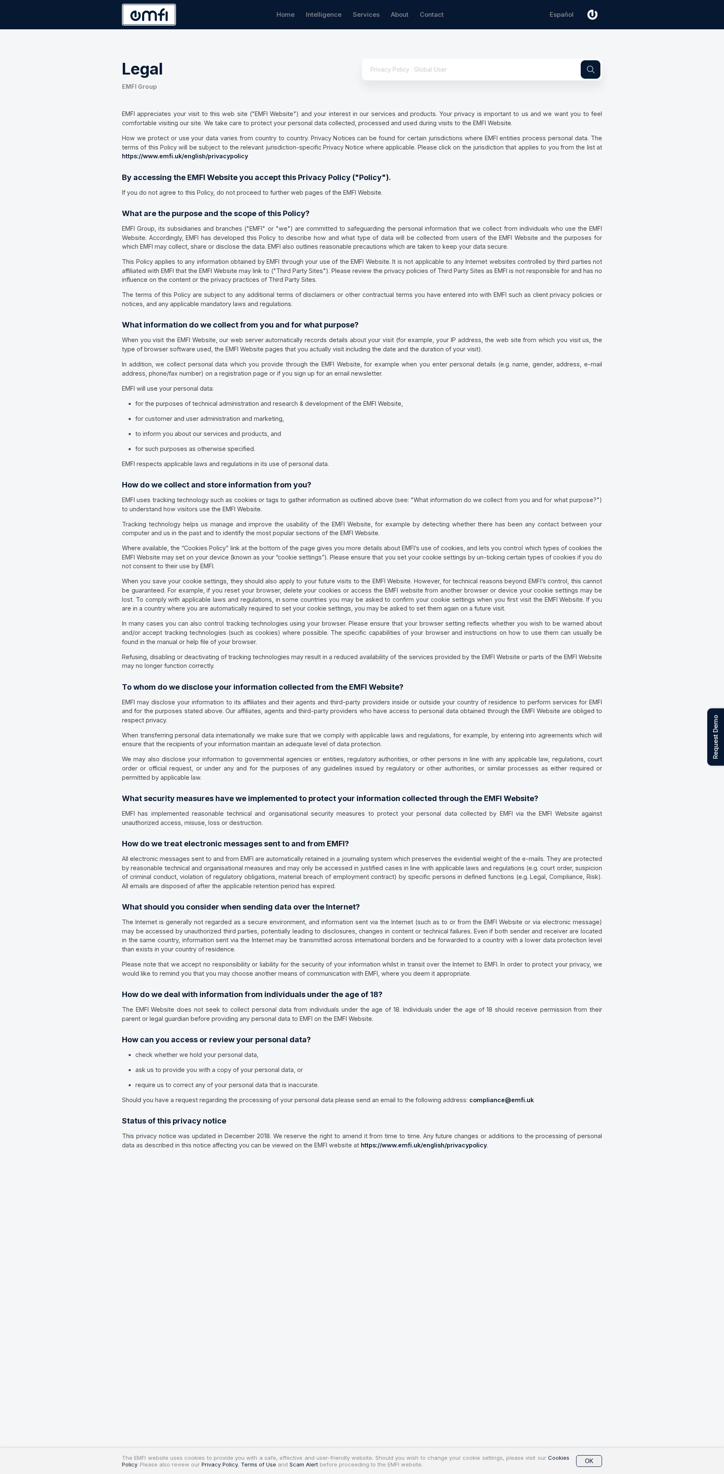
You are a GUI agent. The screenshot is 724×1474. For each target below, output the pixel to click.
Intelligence (323, 14)
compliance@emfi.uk (501, 1099)
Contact (432, 14)
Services (366, 14)
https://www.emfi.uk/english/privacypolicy (185, 156)
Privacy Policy (220, 1464)
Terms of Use (258, 1464)
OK (589, 1460)
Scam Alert (304, 1464)
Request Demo (715, 737)
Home (286, 14)
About (400, 14)
